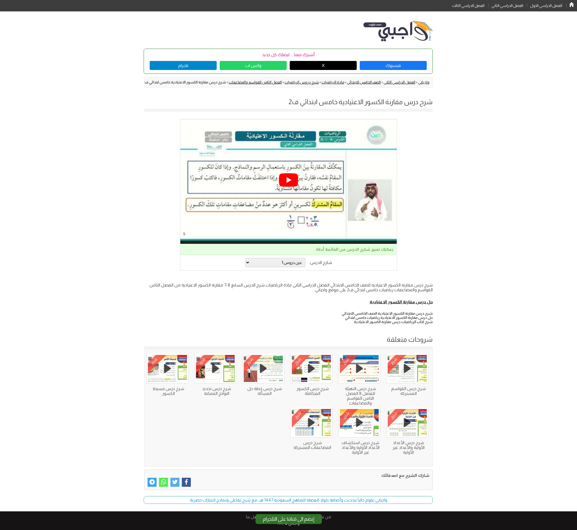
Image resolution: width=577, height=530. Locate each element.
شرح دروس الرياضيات (302, 82)
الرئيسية (571, 4)
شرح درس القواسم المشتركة (408, 391)
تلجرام (183, 65)
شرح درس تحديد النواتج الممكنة (216, 391)
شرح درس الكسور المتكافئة (312, 391)
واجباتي (423, 82)
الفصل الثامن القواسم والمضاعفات (255, 82)
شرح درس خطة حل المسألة (264, 391)
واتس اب (253, 65)
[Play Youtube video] (288, 180)
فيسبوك (393, 65)
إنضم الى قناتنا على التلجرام (288, 519)
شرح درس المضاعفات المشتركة (312, 445)
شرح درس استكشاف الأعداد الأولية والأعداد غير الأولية (361, 447)
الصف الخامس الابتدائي (364, 82)
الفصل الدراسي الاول (546, 6)
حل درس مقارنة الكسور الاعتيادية (401, 301)
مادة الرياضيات (333, 82)
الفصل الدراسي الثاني (507, 6)
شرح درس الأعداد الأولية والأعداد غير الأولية (408, 447)
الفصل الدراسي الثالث (468, 6)
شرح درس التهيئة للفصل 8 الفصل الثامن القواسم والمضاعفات (360, 395)
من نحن (324, 516)
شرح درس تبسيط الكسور (168, 391)
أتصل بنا (253, 516)
